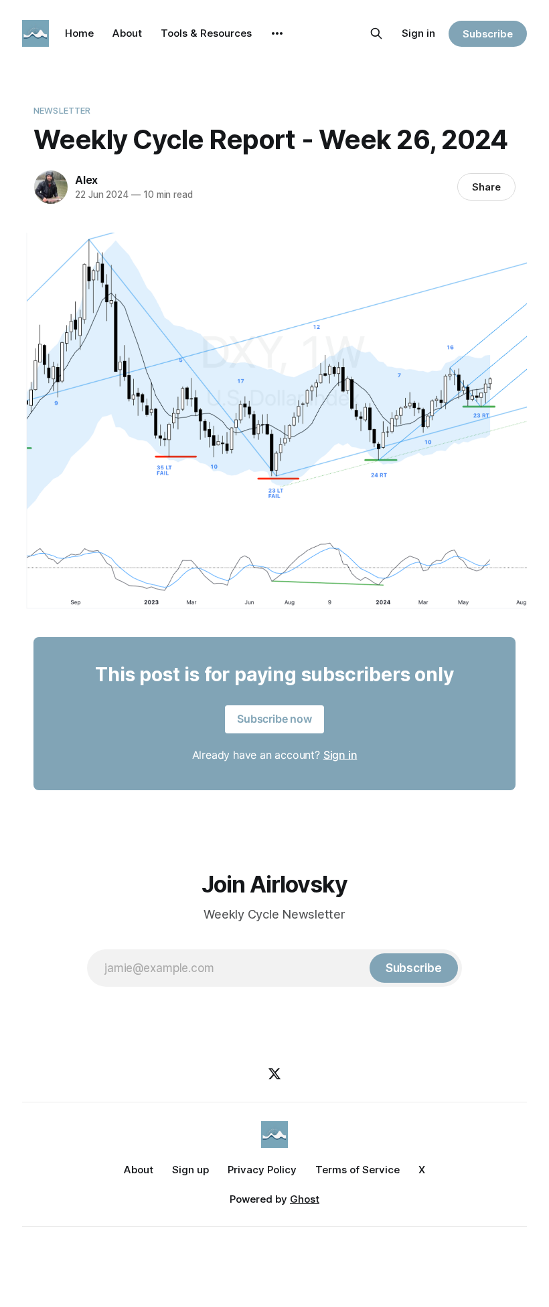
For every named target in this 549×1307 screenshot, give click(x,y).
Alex (86, 180)
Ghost (304, 1199)
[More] (277, 33)
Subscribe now (274, 718)
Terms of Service (357, 1169)
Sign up (190, 1169)
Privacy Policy (262, 1169)
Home (79, 33)
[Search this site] (376, 33)
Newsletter (61, 110)
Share (486, 187)
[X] (274, 1073)
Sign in (418, 33)
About (127, 33)
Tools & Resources (206, 33)
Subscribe (488, 33)
